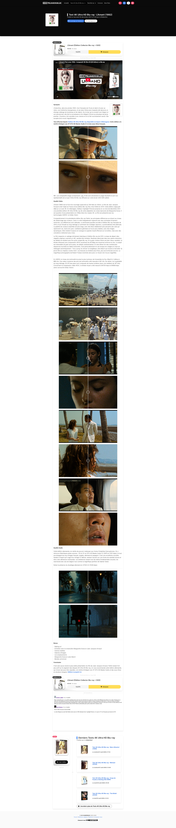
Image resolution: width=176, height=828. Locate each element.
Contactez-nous (98, 817)
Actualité (66, 3)
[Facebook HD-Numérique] (124, 3)
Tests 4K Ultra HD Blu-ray (77, 3)
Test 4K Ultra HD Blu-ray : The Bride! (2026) (104, 794)
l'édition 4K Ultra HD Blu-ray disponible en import (88, 122)
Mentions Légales (82, 817)
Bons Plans (107, 3)
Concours (100, 3)
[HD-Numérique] (52, 3)
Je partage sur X (91, 21)
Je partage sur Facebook (76, 21)
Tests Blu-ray (90, 3)
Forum (75, 817)
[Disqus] (88, 712)
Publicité (90, 817)
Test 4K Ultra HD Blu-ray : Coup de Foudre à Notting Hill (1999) (104, 778)
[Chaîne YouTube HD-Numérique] (132, 3)
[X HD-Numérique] (128, 3)
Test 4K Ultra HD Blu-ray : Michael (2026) (103, 763)
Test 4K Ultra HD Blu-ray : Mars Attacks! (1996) (105, 748)
